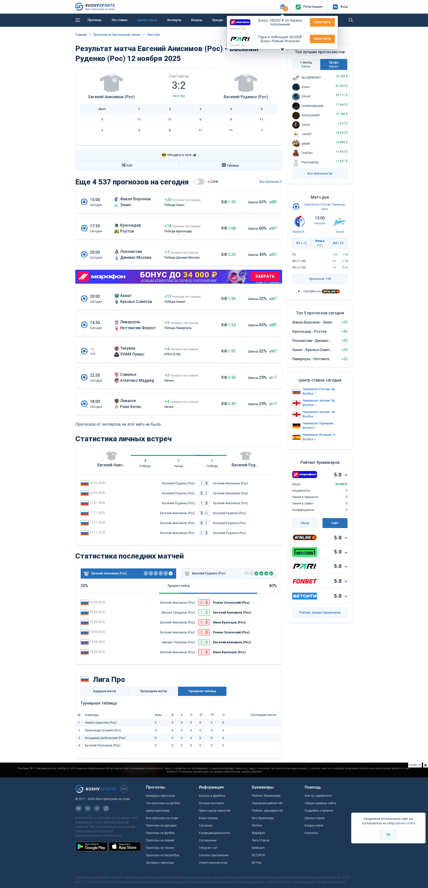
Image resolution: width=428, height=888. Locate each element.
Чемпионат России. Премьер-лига (320, 389)
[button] (282, 7)
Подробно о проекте (319, 810)
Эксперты (174, 20)
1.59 (345, 254)
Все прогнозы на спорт (162, 818)
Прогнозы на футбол (160, 833)
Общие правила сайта (320, 803)
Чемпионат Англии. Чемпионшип (320, 412)
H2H (129, 165)
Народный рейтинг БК (267, 803)
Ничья (319, 243)
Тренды (217, 20)
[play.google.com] (91, 846)
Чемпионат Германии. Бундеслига (320, 423)
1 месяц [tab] (306, 64)
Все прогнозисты (320, 173)
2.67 (345, 267)
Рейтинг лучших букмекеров (320, 612)
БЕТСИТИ (258, 855)
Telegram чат (208, 848)
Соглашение (207, 840)
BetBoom (258, 848)
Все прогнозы (269, 181)
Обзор (304, 523)
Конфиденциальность (214, 833)
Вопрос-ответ (314, 825)
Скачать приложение (214, 855)
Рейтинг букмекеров (266, 796)
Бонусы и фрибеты (212, 796)
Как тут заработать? (318, 796)
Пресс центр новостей (214, 810)
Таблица (233, 165)
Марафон (258, 833)
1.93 (345, 261)
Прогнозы (95, 20)
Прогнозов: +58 (320, 279)
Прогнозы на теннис (160, 848)
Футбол (309, 393)
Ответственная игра (213, 862)
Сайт (334, 523)
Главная (81, 34)
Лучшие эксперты (211, 803)
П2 (338, 243)
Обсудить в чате (176, 155)
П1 (301, 243)
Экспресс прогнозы (160, 862)
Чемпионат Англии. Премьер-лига (320, 400)
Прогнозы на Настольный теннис (117, 34)
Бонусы (196, 20)
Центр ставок (147, 20)
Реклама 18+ (238, 28)
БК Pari (257, 862)
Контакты (311, 833)
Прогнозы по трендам (161, 825)
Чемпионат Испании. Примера (320, 435)
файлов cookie (404, 823)
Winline (257, 825)
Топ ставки (119, 20)
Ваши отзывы (208, 818)
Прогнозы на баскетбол (162, 855)
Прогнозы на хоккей (160, 840)
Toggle (199, 181)
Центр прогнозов (157, 810)
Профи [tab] (334, 64)
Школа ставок (314, 818)
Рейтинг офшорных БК (267, 810)
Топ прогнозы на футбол (163, 803)
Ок (388, 834)
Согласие (206, 825)
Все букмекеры (263, 818)
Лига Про (153, 34)
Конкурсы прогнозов (160, 796)
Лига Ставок (260, 840)
